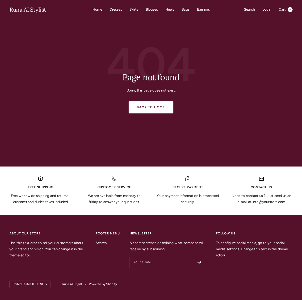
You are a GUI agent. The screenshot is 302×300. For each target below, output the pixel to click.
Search (249, 9)
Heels (169, 9)
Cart (285, 9)
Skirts (134, 9)
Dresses (116, 9)
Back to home (151, 107)
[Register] (199, 262)
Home (97, 9)
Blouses (152, 9)
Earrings (203, 9)
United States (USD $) (28, 284)
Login (266, 9)
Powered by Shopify (103, 284)
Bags (185, 9)
